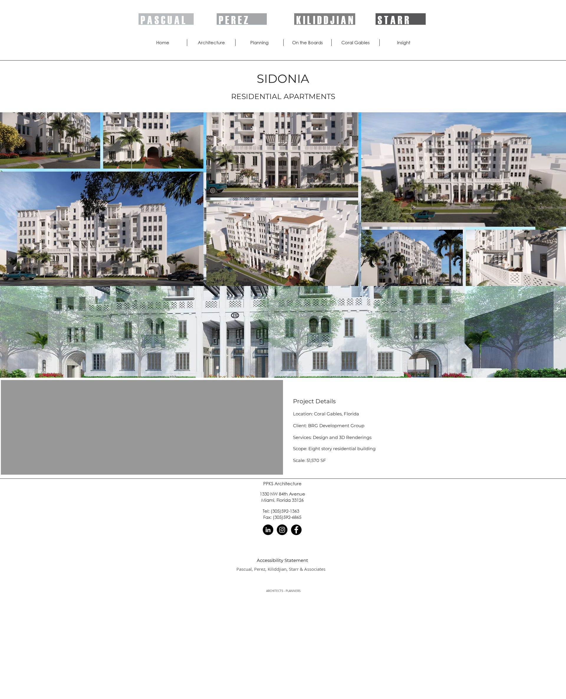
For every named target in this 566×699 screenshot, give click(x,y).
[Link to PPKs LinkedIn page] (268, 529)
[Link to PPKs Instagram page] (282, 529)
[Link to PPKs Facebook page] (296, 529)
